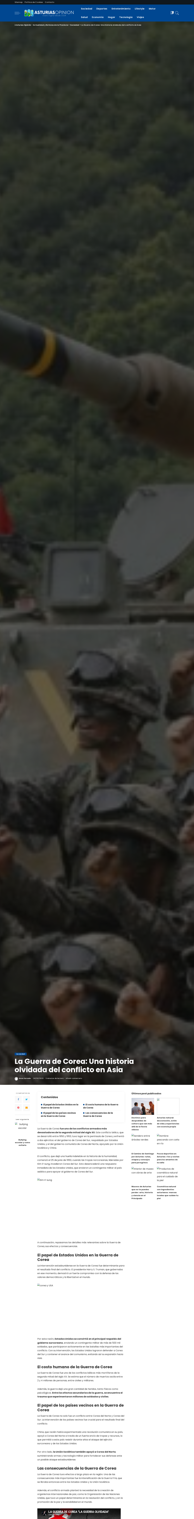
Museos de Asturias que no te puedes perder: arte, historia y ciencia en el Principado (142, 1192)
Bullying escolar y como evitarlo (22, 1142)
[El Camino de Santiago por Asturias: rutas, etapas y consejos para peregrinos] (143, 1142)
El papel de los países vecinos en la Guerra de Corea (58, 1114)
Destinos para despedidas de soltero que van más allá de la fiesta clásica (142, 1123)
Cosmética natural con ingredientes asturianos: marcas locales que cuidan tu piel (167, 1192)
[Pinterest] (18, 1107)
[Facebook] (18, 1099)
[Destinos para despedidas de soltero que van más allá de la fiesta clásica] (143, 1106)
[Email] (26, 1107)
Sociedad (20, 1054)
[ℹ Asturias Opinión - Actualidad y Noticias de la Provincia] (50, 13)
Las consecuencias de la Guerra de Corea (98, 1114)
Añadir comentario (74, 1078)
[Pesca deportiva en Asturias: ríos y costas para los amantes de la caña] (168, 1142)
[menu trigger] (19, 13)
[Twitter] (26, 1099)
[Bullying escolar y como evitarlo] (22, 1129)
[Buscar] (177, 13)
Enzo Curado (25, 1078)
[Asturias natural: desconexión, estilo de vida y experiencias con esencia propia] (168, 1106)
